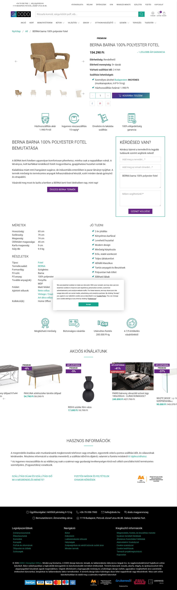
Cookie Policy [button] (101, 296)
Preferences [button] (92, 298)
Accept (88, 304)
